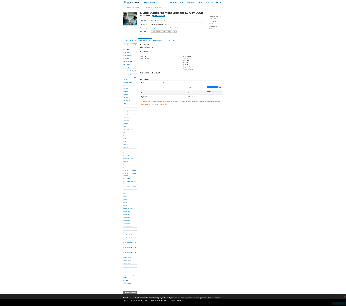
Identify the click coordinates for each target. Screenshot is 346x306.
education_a (126, 112)
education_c (126, 117)
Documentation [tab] (158, 40)
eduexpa (125, 123)
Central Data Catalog (133, 7)
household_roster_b (129, 158)
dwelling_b (126, 91)
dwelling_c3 (126, 100)
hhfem (125, 153)
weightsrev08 (127, 283)
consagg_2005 (127, 82)
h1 (124, 135)
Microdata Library (148, 3)
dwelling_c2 (126, 97)
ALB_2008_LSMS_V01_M (151, 7)
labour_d (125, 205)
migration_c (126, 220)
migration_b (126, 214)
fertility (125, 126)
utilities (125, 277)
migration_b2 (127, 217)
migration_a (126, 211)
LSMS (141, 7)
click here (179, 300)
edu (124, 103)
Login (220, 2)
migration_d (126, 223)
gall (124, 132)
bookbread (126, 52)
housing (125, 161)
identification (127, 178)
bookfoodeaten (127, 61)
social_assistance (128, 269)
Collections (190, 2)
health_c (125, 147)
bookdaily (126, 58)
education (126, 109)
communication (127, 75)
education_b (126, 115)
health (125, 138)
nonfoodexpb (127, 260)
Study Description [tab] (130, 40)
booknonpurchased (129, 67)
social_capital (127, 272)
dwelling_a (126, 88)
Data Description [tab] (144, 40)
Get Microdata (159, 16)
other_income (127, 266)
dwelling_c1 (126, 94)
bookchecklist (127, 55)
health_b (125, 144)
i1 (123, 164)
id (123, 167)
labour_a (125, 196)
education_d (126, 120)
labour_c (125, 202)
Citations (199, 2)
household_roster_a (129, 156)
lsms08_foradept (128, 208)
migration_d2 (127, 226)
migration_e (126, 229)
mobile (125, 232)
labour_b (125, 199)
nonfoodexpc (127, 263)
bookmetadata (127, 64)
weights (125, 280)
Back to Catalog (131, 292)
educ (124, 106)
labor (124, 194)
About (182, 2)
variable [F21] (162, 7)
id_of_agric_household (129, 170)
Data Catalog (173, 2)
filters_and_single (128, 129)
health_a (125, 141)
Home (124, 7)
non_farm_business (128, 235)
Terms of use (209, 2)
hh (124, 150)
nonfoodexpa (127, 257)
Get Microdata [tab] (172, 40)
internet (125, 191)
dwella (125, 85)
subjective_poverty (128, 274)
